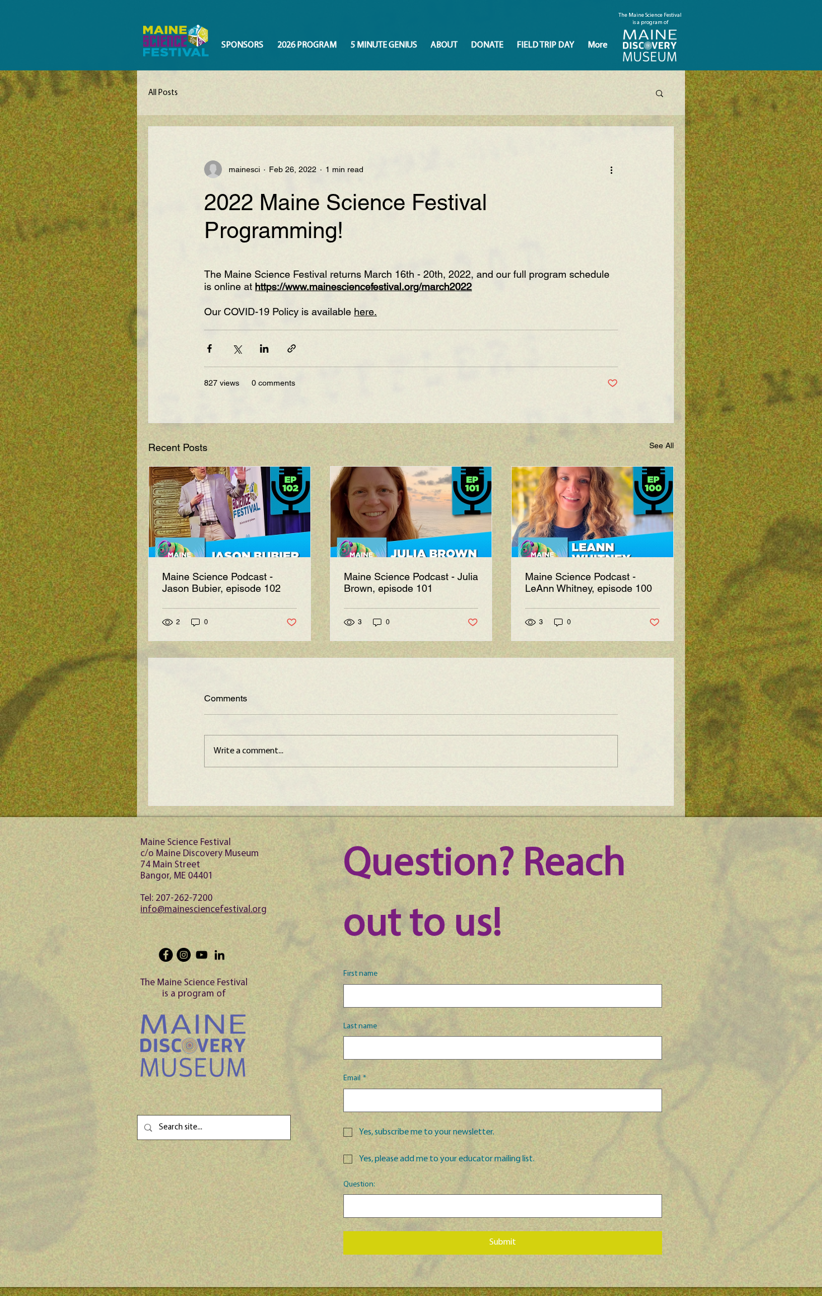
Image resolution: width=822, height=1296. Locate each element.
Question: (359, 1184)
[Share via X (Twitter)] (237, 348)
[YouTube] (202, 955)
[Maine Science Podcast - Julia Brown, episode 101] (411, 512)
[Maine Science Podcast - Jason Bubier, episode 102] (229, 512)
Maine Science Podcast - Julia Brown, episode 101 (411, 582)
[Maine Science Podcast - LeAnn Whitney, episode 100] (592, 512)
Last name (360, 1026)
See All (661, 445)
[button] (659, 92)
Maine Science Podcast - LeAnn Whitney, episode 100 (588, 582)
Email (354, 1078)
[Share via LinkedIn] (264, 348)
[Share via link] (291, 348)
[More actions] (611, 169)
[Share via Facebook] (209, 348)
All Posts (163, 93)
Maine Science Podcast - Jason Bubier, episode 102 (221, 582)
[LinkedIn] (219, 955)
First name (360, 974)
